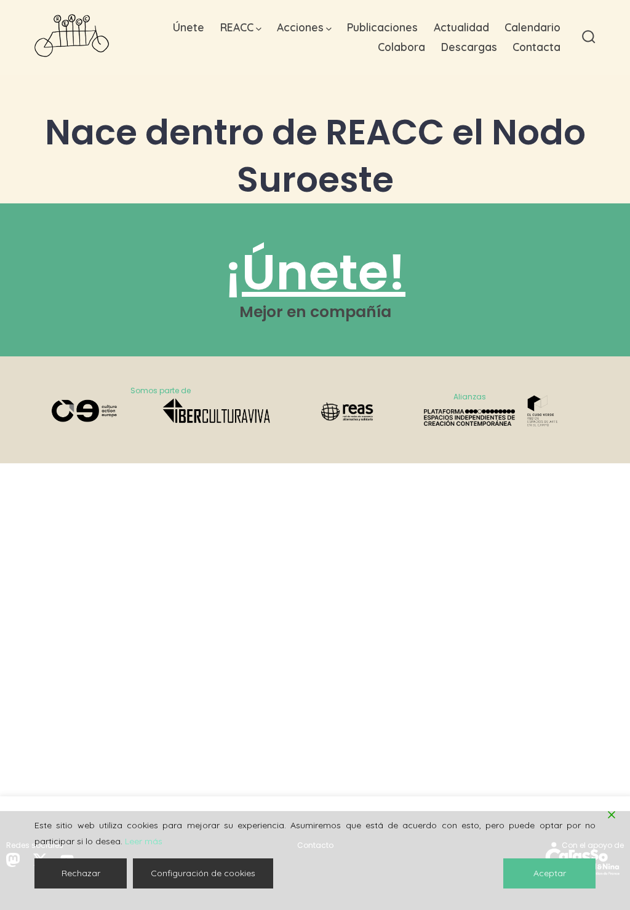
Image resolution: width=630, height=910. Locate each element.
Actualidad (461, 27)
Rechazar (81, 873)
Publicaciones (382, 27)
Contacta (536, 46)
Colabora (401, 46)
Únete (188, 27)
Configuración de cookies (203, 873)
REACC (236, 27)
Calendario (532, 27)
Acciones (300, 27)
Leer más (143, 841)
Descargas (469, 46)
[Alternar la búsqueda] (589, 37)
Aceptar (549, 873)
